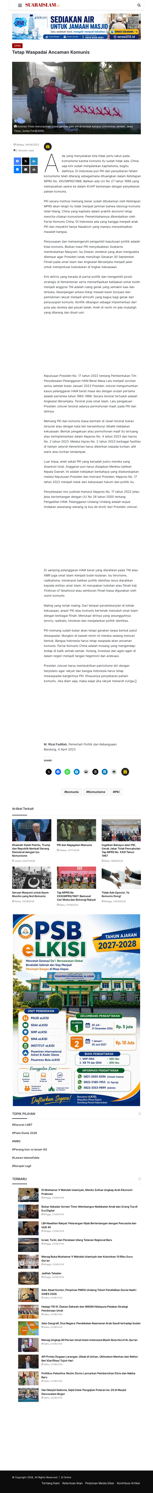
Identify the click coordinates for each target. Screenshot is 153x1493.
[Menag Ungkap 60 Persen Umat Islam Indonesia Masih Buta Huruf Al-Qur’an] (28, 1345)
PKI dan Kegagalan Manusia (74, 845)
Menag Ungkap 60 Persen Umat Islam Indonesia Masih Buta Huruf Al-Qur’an (89, 1339)
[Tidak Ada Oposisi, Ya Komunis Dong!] (121, 878)
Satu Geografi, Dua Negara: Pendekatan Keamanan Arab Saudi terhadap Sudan (91, 1323)
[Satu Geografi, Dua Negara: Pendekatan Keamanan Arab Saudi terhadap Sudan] (28, 1328)
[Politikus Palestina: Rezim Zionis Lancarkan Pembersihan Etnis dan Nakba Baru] (28, 1378)
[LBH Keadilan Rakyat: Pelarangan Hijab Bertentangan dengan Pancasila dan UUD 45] (28, 1228)
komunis (72, 792)
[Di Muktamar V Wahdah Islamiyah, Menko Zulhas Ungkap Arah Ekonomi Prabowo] (28, 1195)
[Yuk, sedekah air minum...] (76, 26)
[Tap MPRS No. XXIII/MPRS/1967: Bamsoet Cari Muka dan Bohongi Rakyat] (76, 878)
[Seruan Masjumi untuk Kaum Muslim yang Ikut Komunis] (31, 878)
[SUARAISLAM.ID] (42, 5)
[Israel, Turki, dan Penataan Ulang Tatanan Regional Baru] (28, 1245)
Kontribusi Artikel (128, 1483)
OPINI (17, 45)
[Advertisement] (92, 346)
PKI (117, 792)
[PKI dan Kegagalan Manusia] (76, 830)
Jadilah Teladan (51, 1273)
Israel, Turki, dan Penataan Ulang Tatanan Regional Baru (76, 1239)
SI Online (66, 1477)
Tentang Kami (51, 1483)
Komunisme (96, 792)
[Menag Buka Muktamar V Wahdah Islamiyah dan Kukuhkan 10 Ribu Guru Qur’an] (28, 1262)
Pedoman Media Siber (99, 1483)
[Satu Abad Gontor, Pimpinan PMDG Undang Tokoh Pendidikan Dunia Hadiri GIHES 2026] (28, 1295)
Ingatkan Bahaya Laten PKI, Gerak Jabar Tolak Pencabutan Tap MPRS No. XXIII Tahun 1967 (121, 850)
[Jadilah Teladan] (28, 1278)
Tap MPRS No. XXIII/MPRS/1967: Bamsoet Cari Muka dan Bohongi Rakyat (76, 896)
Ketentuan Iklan (72, 1483)
